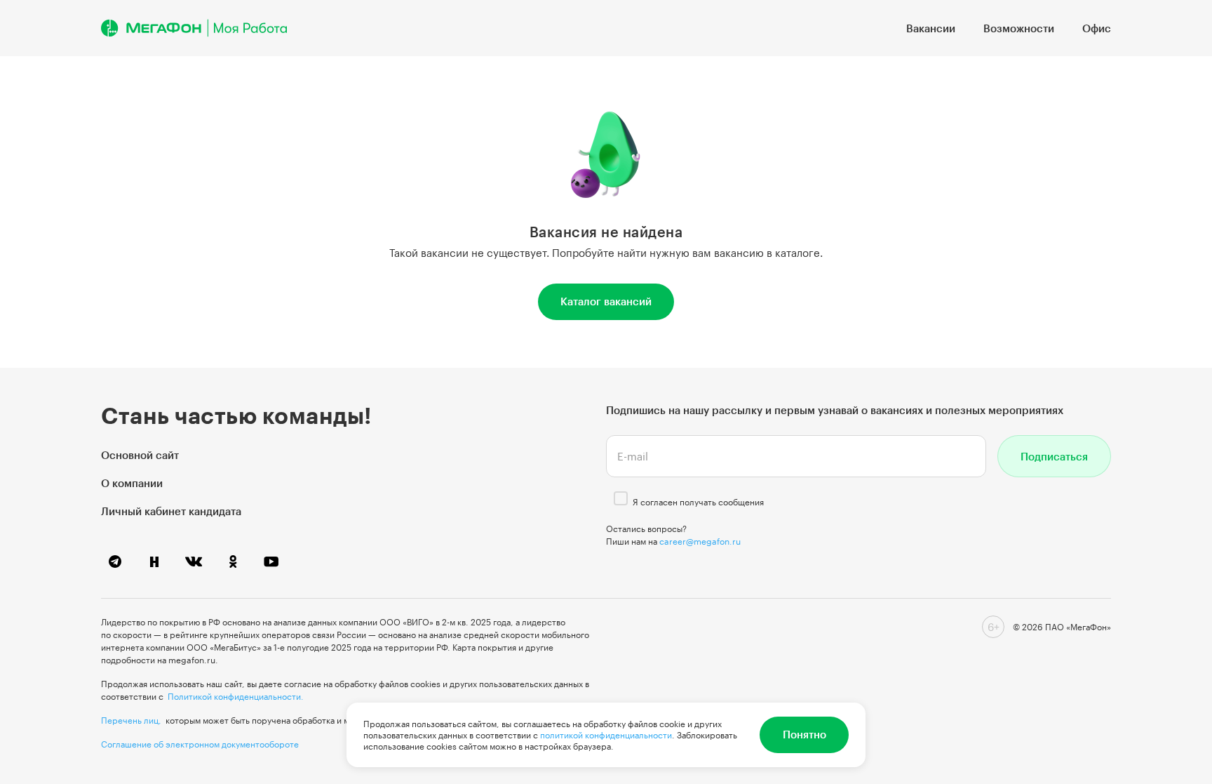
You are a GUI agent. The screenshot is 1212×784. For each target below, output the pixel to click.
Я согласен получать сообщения (698, 502)
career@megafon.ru (700, 541)
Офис (1096, 28)
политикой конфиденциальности (606, 735)
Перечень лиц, (131, 720)
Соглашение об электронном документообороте (200, 744)
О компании (132, 483)
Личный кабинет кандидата (171, 511)
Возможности (1018, 28)
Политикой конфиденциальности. (236, 696)
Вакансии (930, 28)
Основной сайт (140, 455)
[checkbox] (621, 498)
